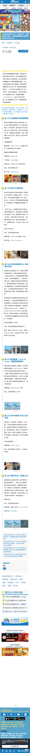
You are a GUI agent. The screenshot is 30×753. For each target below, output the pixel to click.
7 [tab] (11, 12)
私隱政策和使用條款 (19, 742)
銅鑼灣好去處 (5, 724)
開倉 (12, 722)
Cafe (17, 582)
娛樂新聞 (20, 8)
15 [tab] (16, 14)
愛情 (4, 582)
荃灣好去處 (21, 724)
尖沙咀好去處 (19, 722)
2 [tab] (13, 10)
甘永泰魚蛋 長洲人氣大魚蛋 (20, 112)
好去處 (23, 582)
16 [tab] (18, 14)
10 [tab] (16, 12)
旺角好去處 (4, 726)
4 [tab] (16, 10)
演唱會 (5, 5)
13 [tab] (13, 14)
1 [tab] (11, 10)
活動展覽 (3, 722)
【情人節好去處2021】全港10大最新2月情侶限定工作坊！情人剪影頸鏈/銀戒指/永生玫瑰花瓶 (14, 550)
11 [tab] (18, 12)
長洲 (4, 568)
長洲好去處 (14, 579)
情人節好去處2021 (8, 576)
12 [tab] (19, 12)
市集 (8, 722)
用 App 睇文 (24, 51)
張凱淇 (6, 47)
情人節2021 (19, 576)
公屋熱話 (13, 8)
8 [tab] (13, 12)
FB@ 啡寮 (14, 511)
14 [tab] (14, 14)
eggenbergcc (15, 172)
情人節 (16, 585)
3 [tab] (14, 10)
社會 (10, 726)
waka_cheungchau (16, 240)
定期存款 (26, 8)
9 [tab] (14, 12)
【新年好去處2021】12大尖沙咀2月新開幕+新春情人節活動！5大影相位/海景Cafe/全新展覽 (14, 543)
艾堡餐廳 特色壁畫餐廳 (9, 108)
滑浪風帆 (10, 582)
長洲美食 (5, 579)
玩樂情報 (9, 43)
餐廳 (9, 585)
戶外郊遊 (17, 43)
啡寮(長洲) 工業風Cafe (8, 114)
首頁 (3, 43)
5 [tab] (18, 10)
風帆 (21, 579)
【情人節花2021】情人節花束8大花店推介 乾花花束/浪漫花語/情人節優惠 (14, 555)
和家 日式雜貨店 (20, 108)
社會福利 (3, 728)
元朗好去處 (13, 724)
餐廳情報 (15, 726)
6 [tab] (19, 10)
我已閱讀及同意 (15, 746)
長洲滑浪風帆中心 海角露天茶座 (15, 109)
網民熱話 (3, 733)
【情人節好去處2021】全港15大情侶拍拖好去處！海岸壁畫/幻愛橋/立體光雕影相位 (14, 537)
